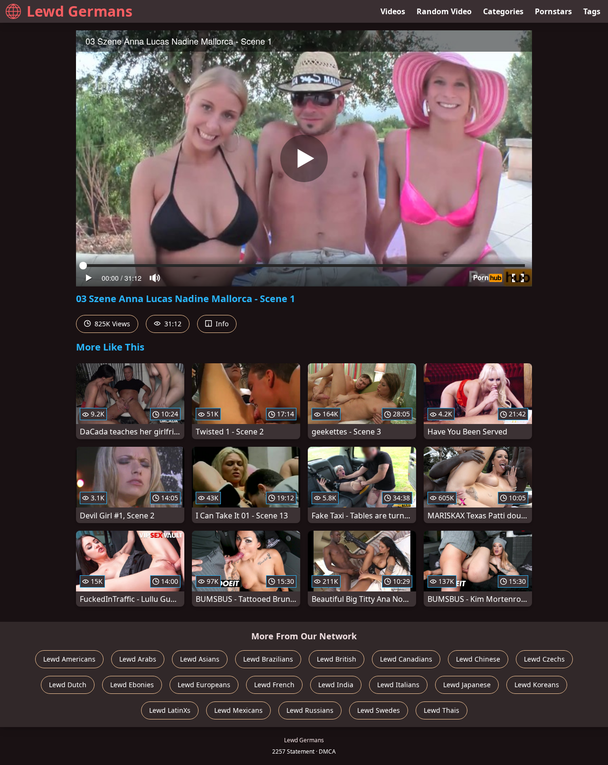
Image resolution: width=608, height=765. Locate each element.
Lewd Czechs (544, 659)
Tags (591, 11)
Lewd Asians (199, 659)
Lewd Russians (309, 710)
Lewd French (274, 684)
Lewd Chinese (478, 659)
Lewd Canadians (406, 659)
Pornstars (553, 11)
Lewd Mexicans (238, 710)
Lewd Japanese (467, 684)
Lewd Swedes (378, 710)
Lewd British (336, 659)
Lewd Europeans (204, 684)
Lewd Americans (69, 659)
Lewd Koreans (536, 684)
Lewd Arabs (137, 659)
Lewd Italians (398, 684)
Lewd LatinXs (169, 710)
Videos (392, 11)
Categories (503, 11)
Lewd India (335, 684)
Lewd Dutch (67, 684)
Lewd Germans (80, 11)
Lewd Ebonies (132, 684)
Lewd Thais (441, 710)
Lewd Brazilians (268, 659)
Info (221, 323)
